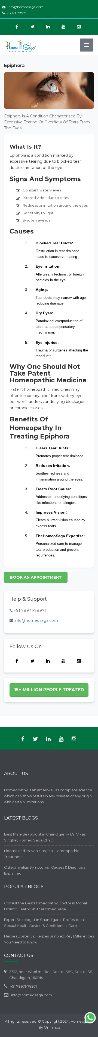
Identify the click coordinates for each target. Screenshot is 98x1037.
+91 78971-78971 (30, 610)
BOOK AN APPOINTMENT (36, 577)
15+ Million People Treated (49, 689)
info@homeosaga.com (26, 7)
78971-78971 (16, 13)
